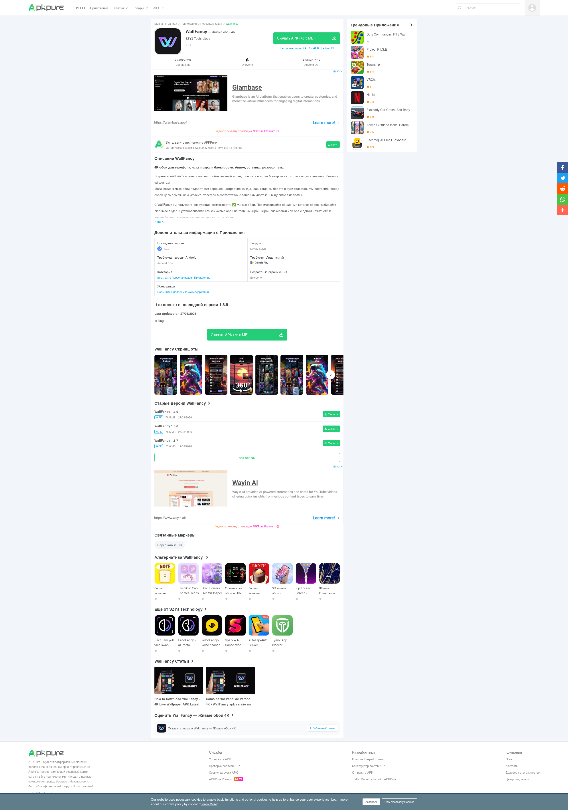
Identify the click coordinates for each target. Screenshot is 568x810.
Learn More (209, 804)
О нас (509, 759)
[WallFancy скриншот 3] (241, 375)
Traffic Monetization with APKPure (374, 779)
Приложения (189, 23)
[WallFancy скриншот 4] (266, 375)
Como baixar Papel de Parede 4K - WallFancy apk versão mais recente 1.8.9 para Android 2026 (230, 702)
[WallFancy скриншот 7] (342, 375)
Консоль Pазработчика (367, 759)
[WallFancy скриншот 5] (291, 375)
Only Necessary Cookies (399, 802)
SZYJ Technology (197, 38)
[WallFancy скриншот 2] (216, 375)
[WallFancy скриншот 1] (191, 375)
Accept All (371, 802)
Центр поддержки (517, 779)
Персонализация (211, 23)
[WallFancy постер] (165, 375)
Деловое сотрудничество (523, 772)
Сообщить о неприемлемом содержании (183, 292)
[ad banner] (247, 98)
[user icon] (532, 8)
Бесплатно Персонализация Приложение (183, 277)
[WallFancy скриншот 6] (317, 375)
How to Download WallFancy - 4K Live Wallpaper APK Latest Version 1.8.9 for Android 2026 (177, 702)
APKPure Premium (221, 779)
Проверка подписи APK (225, 766)
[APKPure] (46, 7)
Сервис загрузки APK (223, 772)
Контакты (512, 766)
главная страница (165, 23)
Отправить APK (362, 772)
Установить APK (220, 759)
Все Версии (247, 457)
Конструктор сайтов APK (369, 766)
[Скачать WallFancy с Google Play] (259, 262)
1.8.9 (167, 248)
